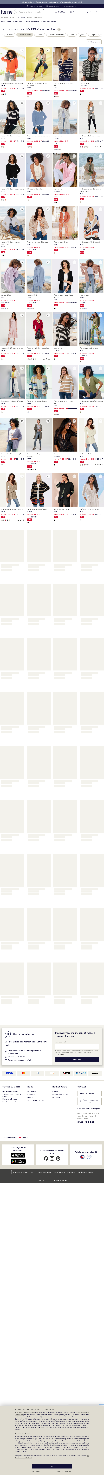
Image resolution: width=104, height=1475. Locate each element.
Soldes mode (6, 22)
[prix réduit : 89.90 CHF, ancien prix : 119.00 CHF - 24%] (65, 117)
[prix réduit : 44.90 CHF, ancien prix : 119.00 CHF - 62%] (91, 223)
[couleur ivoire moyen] (60, 149)
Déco (12, 18)
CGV (32, 1124)
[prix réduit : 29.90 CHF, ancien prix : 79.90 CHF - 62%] (91, 382)
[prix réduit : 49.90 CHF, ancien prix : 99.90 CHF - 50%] (12, 873)
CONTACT (81, 1038)
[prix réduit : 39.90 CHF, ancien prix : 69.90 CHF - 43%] (12, 64)
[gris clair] (54, 149)
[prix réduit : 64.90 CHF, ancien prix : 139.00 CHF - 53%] (91, 707)
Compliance (71, 1124)
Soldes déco (18, 22)
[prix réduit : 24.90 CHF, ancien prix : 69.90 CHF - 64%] (65, 64)
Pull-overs (9, 35)
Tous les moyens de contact (90, 1052)
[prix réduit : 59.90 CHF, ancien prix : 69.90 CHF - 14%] (65, 435)
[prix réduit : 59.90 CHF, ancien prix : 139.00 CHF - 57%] (12, 543)
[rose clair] (56, 96)
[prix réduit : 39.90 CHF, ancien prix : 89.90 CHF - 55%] (39, 707)
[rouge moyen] (82, 147)
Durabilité (56, 1049)
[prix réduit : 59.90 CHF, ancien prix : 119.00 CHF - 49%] (12, 654)
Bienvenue (31, 1046)
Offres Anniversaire (34, 18)
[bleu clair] (5, 94)
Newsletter (31, 1043)
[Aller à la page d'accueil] (6, 12)
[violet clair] (58, 149)
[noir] (3, 94)
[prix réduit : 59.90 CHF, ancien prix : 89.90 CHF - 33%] (91, 64)
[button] (3, 29)
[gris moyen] (80, 147)
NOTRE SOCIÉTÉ (59, 1038)
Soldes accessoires (48, 22)
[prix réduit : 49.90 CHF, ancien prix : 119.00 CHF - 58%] (65, 817)
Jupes (82, 35)
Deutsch (25, 1089)
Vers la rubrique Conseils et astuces (12, 1047)
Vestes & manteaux (56, 35)
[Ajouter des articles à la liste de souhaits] (22, 50)
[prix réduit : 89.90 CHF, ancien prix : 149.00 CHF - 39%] (12, 762)
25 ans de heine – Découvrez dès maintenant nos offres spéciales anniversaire (51, 2)
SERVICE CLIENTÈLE (11, 1038)
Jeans (72, 35)
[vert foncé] (30, 578)
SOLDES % (21, 18)
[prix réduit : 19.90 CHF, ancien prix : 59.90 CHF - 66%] (12, 435)
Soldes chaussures (32, 22)
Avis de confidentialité (44, 1124)
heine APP (31, 1049)
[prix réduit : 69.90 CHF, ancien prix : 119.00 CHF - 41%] (91, 329)
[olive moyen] (80, 361)
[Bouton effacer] (43, 12)
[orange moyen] (2, 94)
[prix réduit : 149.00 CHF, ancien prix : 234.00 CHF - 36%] (65, 170)
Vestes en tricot (25, 35)
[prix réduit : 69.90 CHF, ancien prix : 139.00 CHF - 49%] (39, 543)
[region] (52, 1440)
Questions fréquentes (10, 1043)
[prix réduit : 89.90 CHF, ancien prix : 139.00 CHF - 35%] (39, 223)
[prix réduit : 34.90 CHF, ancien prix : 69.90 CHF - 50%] (65, 490)
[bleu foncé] (54, 96)
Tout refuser (36, 1471)
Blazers (40, 35)
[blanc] (2, 255)
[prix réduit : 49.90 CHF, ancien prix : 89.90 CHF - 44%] (12, 329)
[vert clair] (54, 575)
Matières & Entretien (10, 1050)
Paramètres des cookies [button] (85, 1124)
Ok (52, 1466)
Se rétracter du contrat (20, 1124)
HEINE (30, 1038)
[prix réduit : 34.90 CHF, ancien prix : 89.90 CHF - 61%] (91, 117)
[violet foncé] (3, 797)
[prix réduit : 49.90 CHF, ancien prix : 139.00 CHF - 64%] (12, 707)
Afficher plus (60, 1005)
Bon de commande (9, 1053)
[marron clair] (28, 96)
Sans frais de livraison (35, 1052)
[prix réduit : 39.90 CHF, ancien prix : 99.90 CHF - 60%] (39, 64)
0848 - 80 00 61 (85, 1073)
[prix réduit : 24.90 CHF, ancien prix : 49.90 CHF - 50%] (12, 117)
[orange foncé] (28, 578)
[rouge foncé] (28, 686)
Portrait (55, 1043)
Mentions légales (59, 1124)
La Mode (4, 18)
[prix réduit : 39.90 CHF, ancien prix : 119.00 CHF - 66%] (39, 490)
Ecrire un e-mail (91, 1045)
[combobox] (33, 11)
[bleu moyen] (2, 465)
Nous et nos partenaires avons (25, 1413)
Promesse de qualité (60, 1046)
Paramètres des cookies (64, 1471)
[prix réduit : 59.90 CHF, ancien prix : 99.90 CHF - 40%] (65, 654)
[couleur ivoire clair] (88, 147)
